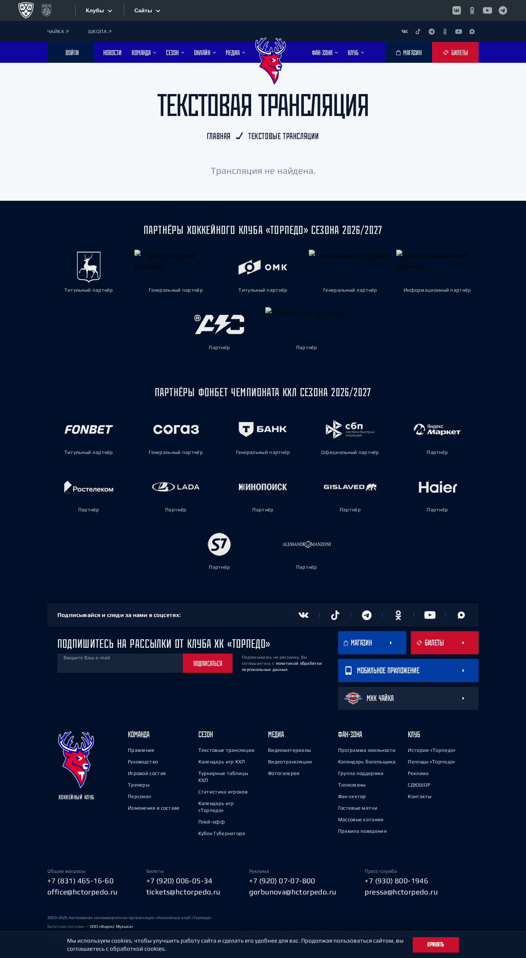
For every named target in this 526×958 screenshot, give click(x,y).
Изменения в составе (154, 808)
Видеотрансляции (290, 762)
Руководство (143, 762)
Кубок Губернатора (221, 833)
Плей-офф (211, 822)
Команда (138, 734)
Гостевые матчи (357, 808)
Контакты (419, 796)
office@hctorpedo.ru (82, 891)
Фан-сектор (352, 796)
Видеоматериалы (289, 750)
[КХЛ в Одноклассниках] (472, 10)
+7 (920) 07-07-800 (282, 880)
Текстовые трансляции (226, 750)
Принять (435, 944)
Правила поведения (362, 831)
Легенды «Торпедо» (431, 762)
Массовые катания (361, 819)
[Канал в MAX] (472, 31)
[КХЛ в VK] (456, 10)
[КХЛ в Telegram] (503, 10)
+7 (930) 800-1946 (396, 880)
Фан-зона (350, 734)
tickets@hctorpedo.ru (183, 891)
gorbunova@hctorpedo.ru (293, 891)
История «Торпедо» (432, 750)
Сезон (205, 734)
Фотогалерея (283, 773)
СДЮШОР (419, 785)
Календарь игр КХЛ (221, 762)
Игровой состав (147, 773)
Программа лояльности (367, 750)
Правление (141, 750)
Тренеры (138, 785)
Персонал (139, 796)
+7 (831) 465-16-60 (80, 880)
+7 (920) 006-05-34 (179, 880)
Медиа (276, 734)
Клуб (414, 734)
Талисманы (352, 785)
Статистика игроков (223, 792)
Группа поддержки (361, 773)
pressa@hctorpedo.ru (401, 891)
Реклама (418, 773)
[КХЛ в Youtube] (487, 10)
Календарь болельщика (367, 762)
